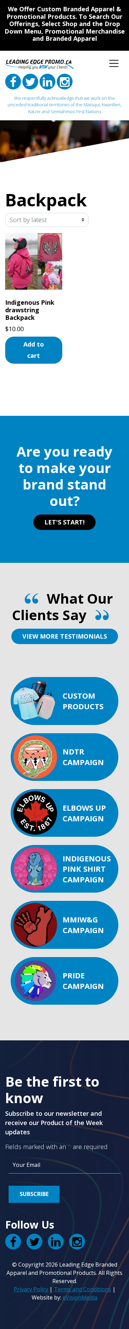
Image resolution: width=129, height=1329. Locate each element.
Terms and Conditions (82, 1289)
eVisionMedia (80, 1297)
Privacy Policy (31, 1289)
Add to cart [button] (33, 350)
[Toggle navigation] (114, 63)
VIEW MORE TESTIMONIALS (64, 636)
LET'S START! (64, 522)
